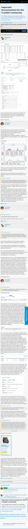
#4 (26, 229)
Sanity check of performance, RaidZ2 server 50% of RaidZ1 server (15, 488)
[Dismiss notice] (26, 5)
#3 (26, 211)
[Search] (27, 2)
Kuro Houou (5, 490)
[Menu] (1, 1)
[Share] (25, 42)
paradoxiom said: (5, 178)
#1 (26, 42)
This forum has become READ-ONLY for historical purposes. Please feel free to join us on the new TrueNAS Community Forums (13, 18)
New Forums (26, 316)
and (7, 478)
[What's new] (25, 2)
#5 (26, 284)
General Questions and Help (15, 497)
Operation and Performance (13, 490)
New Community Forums (8, 524)
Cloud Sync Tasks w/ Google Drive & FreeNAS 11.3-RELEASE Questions (14, 495)
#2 (26, 127)
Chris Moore (7, 123)
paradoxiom (4, 28)
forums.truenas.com (17, 514)
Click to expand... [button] (14, 431)
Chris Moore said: (5, 232)
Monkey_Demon (6, 497)
